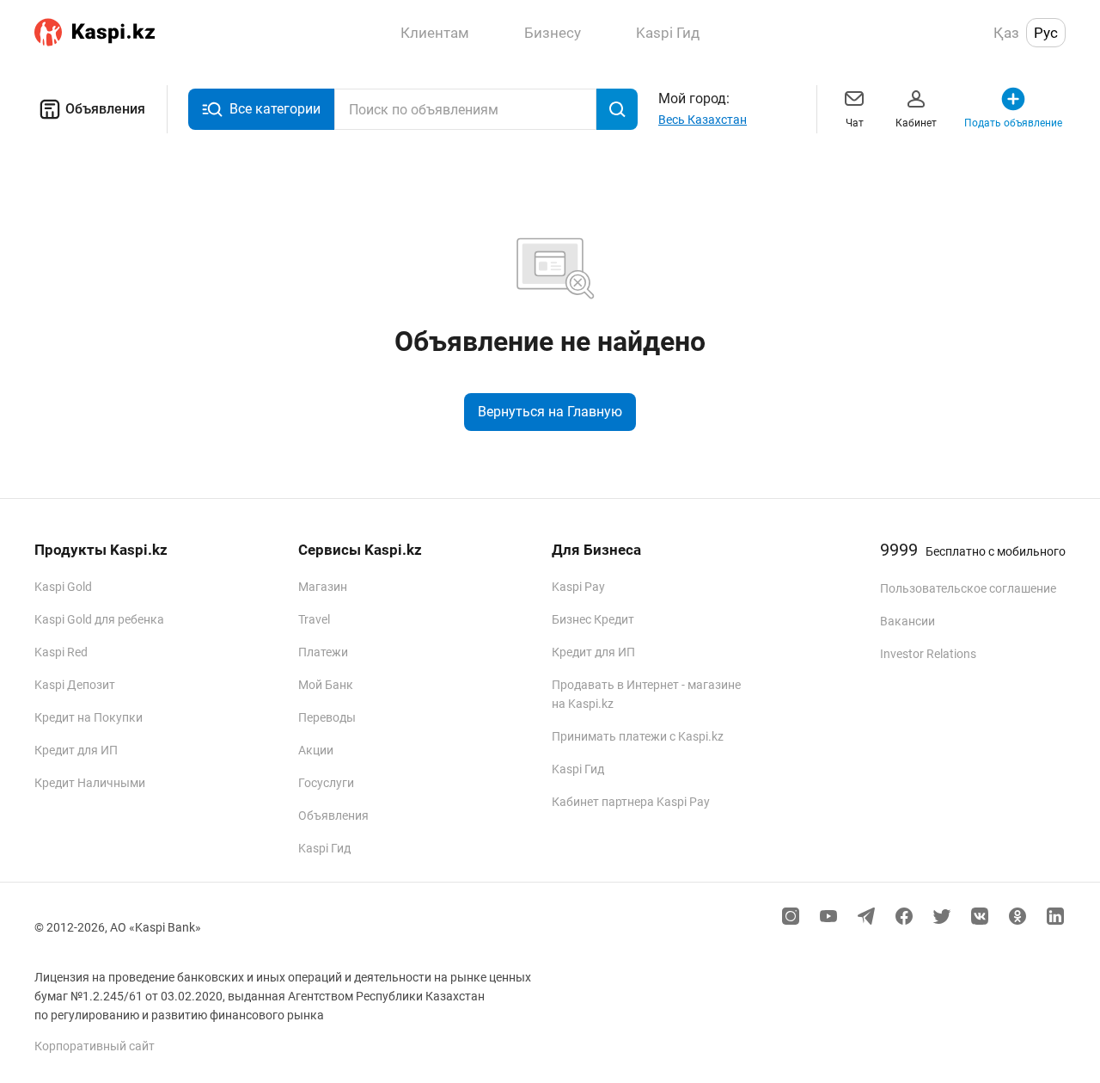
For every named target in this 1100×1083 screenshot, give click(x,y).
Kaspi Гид (324, 848)
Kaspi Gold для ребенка (99, 619)
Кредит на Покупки (88, 717)
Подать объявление (1013, 123)
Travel (314, 619)
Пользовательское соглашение (968, 588)
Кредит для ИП (76, 750)
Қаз (1006, 32)
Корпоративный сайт (94, 1046)
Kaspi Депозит (74, 685)
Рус (1046, 32)
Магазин (322, 587)
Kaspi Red (61, 652)
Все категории (275, 109)
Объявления (105, 109)
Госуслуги (326, 783)
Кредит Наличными (89, 783)
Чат (855, 123)
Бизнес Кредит (593, 619)
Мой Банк (325, 685)
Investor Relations (928, 654)
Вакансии (907, 621)
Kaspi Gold (63, 587)
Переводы (327, 717)
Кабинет (916, 123)
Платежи (323, 652)
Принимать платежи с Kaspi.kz (638, 736)
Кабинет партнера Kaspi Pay (631, 802)
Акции (315, 750)
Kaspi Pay (578, 587)
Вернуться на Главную (550, 411)
